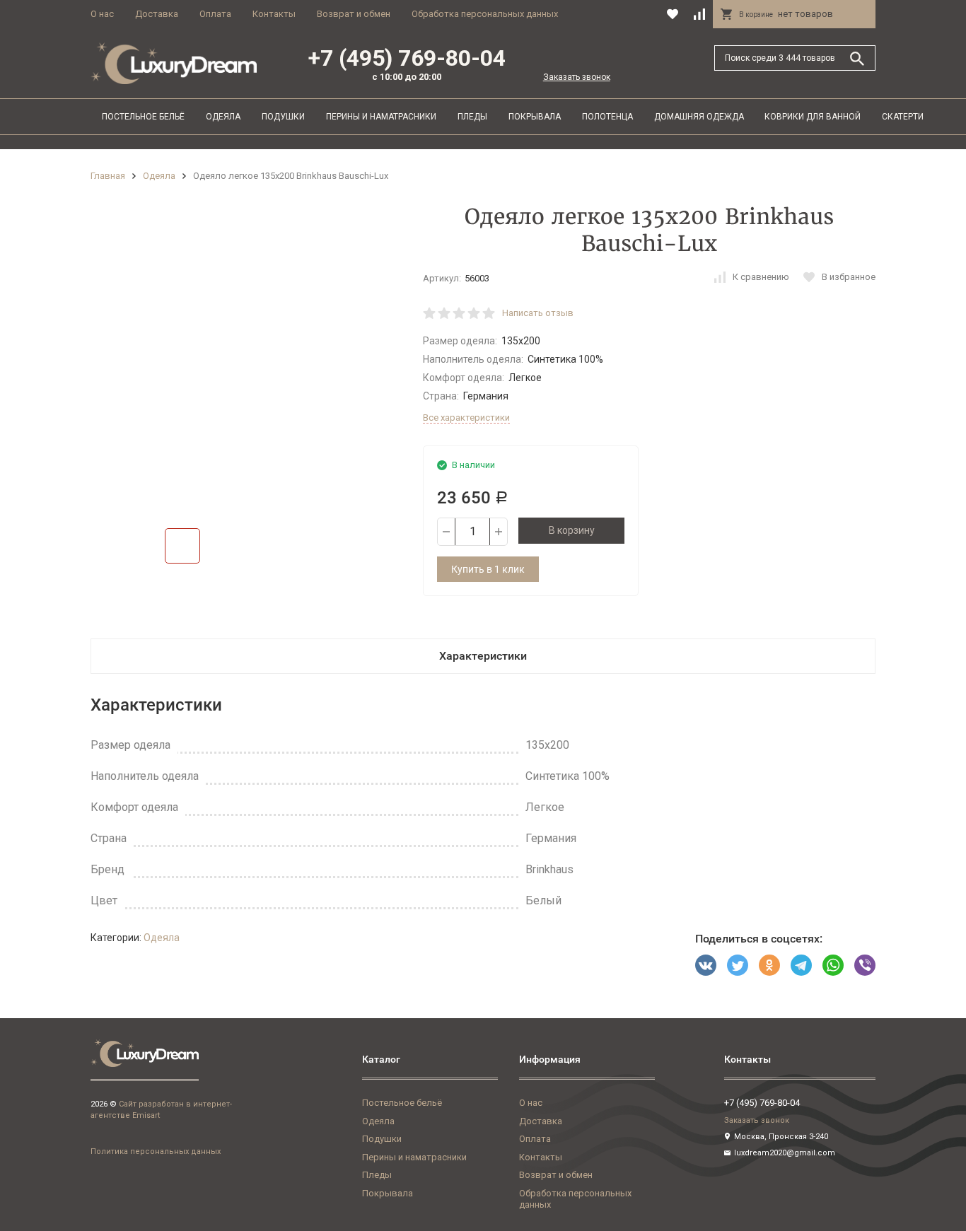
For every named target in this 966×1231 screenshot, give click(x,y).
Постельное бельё (143, 117)
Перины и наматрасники (381, 117)
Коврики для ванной (812, 117)
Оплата (215, 13)
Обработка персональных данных (485, 13)
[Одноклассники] (769, 965)
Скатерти (903, 117)
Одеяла (223, 117)
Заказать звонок (576, 77)
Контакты (274, 13)
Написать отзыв (538, 313)
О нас (102, 13)
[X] (737, 965)
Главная (108, 175)
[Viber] (864, 965)
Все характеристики (466, 417)
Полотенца (607, 117)
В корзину (572, 530)
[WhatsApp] (833, 965)
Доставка (156, 13)
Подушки (283, 117)
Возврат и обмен (353, 13)
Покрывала (534, 117)
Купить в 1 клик (488, 569)
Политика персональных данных (156, 1151)
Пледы (472, 117)
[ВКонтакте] (705, 965)
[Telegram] (801, 965)
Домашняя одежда (699, 117)
